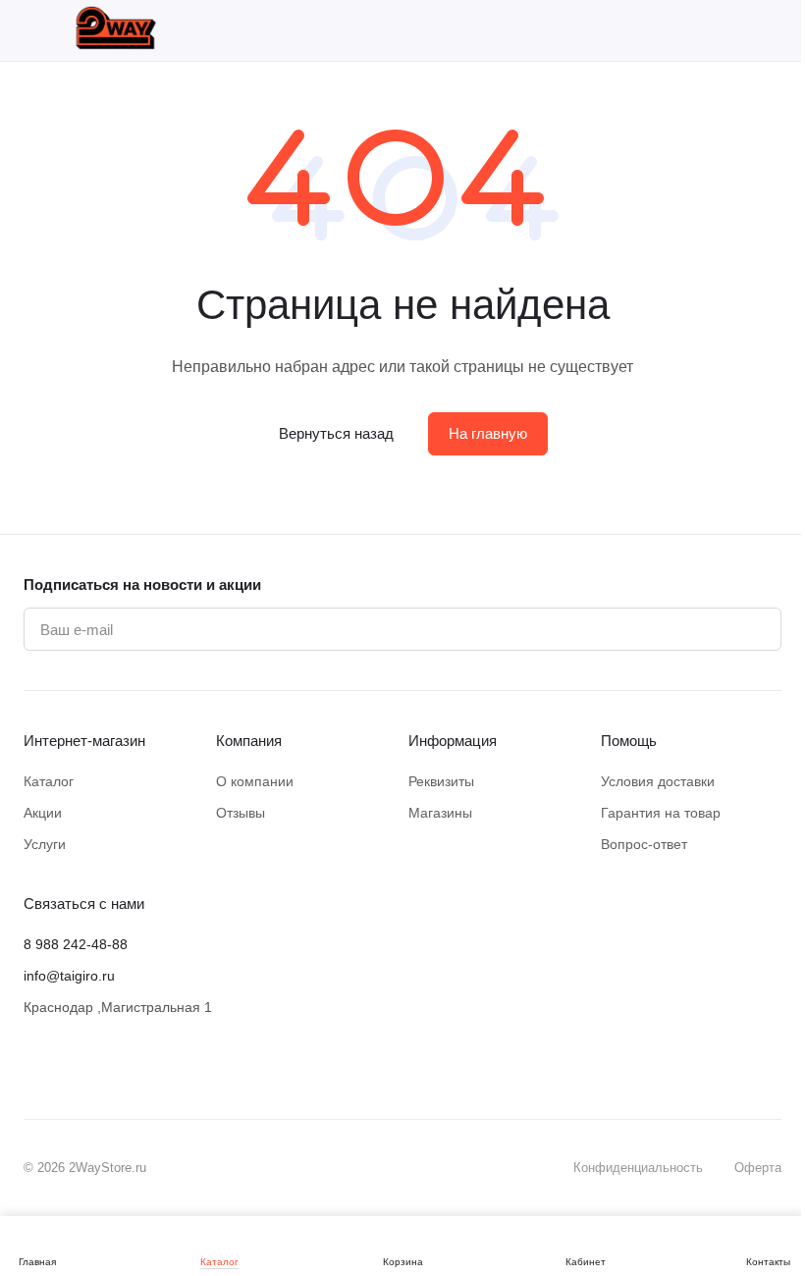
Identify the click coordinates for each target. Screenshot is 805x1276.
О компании (255, 781)
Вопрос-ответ (644, 844)
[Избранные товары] (720, 30)
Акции (43, 813)
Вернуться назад (336, 433)
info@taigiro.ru (69, 976)
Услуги (45, 844)
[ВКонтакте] (35, 1068)
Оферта (757, 1167)
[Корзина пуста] (771, 30)
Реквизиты (441, 781)
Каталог (49, 781)
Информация (452, 740)
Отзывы (240, 813)
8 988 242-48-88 (76, 944)
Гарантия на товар (661, 813)
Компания (249, 740)
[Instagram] (74, 1068)
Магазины (440, 813)
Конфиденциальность (638, 1167)
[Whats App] (153, 1068)
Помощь (629, 740)
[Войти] (669, 30)
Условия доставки (658, 781)
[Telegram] (114, 1068)
